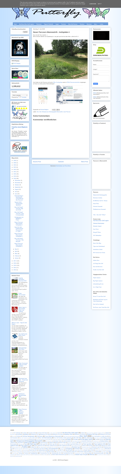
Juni (16, 193)
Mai (16, 249)
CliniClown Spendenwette (28, 436)
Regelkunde (68, 447)
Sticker (56, 450)
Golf (96, 439)
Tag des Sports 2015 (78, 450)
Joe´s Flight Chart (97, 287)
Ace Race (24, 432)
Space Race (15, 450)
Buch (13, 436)
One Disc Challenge (71, 442)
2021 (14, 171)
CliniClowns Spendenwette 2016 (22, 395)
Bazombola (12, 434)
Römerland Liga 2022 (28, 448)
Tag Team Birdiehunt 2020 (28, 451)
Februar (17, 256)
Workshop (92, 454)
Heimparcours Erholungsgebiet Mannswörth (52, 111)
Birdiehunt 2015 (68, 434)
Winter (49, 454)
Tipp (110, 451)
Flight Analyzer (97, 277)
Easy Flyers (96, 229)
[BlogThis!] (54, 110)
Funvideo (76, 439)
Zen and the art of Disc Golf (102, 454)
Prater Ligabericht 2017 (26, 445)
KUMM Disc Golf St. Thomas (100, 200)
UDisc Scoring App (57, 82)
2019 (14, 176)
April (16, 251)
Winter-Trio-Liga (71, 454)
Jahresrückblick (67, 441)
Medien (36, 442)
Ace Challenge (17, 432)
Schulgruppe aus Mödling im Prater (19, 219)
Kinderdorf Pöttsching (86, 441)
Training (20, 453)
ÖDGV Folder (63, 442)
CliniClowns (39, 436)
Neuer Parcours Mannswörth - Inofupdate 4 (19, 235)
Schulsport (77, 448)
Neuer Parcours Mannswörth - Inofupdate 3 (19, 245)
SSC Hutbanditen (97, 235)
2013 (14, 269)
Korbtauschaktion (104, 441)
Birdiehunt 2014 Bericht (45, 434)
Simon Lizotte (93, 448)
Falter (56, 439)
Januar (17, 258)
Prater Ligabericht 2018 (39, 445)
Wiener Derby (44, 454)
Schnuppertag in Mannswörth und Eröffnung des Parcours (19, 198)
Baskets (107, 432)
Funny (68, 439)
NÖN (57, 442)
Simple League (100, 448)
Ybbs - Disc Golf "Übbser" (99, 215)
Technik (97, 451)
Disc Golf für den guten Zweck (23, 334)
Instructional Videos (57, 441)
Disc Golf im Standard (98, 304)
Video (107, 453)
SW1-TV (61, 450)
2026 (14, 160)
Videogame (12, 454)
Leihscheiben (20, 442)
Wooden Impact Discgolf (81, 454)
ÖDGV (95, 97)
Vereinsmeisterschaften (98, 453)
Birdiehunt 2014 (35, 434)
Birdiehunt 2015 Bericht (80, 434)
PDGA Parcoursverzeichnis (73, 82)
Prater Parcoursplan (22, 294)
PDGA (95, 93)
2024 (14, 165)
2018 (14, 178)
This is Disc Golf (104, 451)
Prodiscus (84, 445)
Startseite (61, 161)
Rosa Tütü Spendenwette (52, 448)
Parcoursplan (13, 444)
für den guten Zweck (86, 439)
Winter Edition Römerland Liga (59, 454)
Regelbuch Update (60, 447)
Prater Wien (96, 203)
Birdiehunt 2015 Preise (105, 434)
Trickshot (26, 453)
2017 (14, 261)
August (17, 189)
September (18, 187)
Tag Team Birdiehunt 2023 (40, 451)
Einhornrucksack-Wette (46, 439)
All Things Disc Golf (98, 263)
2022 (14, 169)
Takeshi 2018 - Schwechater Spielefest (19, 203)
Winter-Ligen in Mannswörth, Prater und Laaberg (22, 309)
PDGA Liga (20, 444)
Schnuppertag (69, 448)
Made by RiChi (28, 442)
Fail (53, 439)
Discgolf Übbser (97, 232)
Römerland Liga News (39, 448)
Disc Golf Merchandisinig (45, 437)
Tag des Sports (69, 450)
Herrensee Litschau (97, 198)
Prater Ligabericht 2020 (64, 445)
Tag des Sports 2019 (18, 451)
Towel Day (15, 453)
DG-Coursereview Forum (99, 252)
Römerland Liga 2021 (18, 448)
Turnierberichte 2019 (79, 453)
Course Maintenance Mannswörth (53, 436)
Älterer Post (84, 161)
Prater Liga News (87, 444)
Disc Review (97, 437)
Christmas (18, 436)
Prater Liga (33, 444)
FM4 (59, 439)
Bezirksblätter (19, 434)
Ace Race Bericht (52, 432)
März (16, 253)
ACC (11, 432)
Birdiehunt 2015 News (92, 434)
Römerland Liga (75, 447)
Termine (82, 24)
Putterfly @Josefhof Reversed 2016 (23, 279)
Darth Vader (66, 436)
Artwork (83, 432)
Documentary (24, 439)
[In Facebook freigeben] (57, 110)
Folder (63, 439)
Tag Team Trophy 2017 (72, 451)
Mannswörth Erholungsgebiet (100, 195)
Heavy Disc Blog (97, 243)
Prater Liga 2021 (43, 444)
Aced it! (59, 432)
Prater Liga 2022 (53, 444)
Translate (23, 97)
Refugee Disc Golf (51, 447)
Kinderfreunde (96, 441)
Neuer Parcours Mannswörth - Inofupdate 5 (19, 224)
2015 (14, 265)
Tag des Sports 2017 (99, 450)
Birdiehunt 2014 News (58, 434)
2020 (14, 174)
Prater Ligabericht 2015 (99, 444)
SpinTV (20, 450)
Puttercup (97, 445)
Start (15, 24)
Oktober (17, 184)
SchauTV (62, 448)
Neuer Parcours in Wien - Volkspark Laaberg (23, 411)
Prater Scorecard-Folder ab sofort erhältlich (23, 364)
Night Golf (52, 442)
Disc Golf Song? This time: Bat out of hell (19, 208)
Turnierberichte (33, 453)
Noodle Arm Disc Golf (98, 269)
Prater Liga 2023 (62, 444)
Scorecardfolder (85, 448)
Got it (99, 3)
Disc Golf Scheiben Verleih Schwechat (63, 437)
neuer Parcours (67, 111)
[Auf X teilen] (56, 110)
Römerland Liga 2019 (97, 447)
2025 (14, 162)
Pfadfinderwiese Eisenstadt (99, 209)
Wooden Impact (97, 226)
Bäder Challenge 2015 (99, 432)
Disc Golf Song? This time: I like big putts (19, 240)
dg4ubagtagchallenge (74, 436)
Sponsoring (25, 450)
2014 (14, 267)
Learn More (92, 3)
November (18, 182)
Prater (25, 444)
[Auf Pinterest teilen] (59, 110)
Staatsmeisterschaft (43, 450)
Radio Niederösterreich (42, 447)
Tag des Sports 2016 (88, 450)
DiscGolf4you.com (105, 437)
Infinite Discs (96, 260)
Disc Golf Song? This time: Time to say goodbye (19, 214)
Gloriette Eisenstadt (97, 206)
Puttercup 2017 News (106, 445)
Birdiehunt (26, 434)
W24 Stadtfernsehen (36, 454)
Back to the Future (90, 432)
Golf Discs (101, 439)
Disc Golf (39, 111)
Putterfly (24, 447)
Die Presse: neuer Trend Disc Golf (101, 307)
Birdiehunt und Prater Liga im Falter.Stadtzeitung (100, 300)
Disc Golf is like (33, 437)
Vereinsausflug (88, 453)
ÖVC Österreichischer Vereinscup (87, 442)
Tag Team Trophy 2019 (84, 451)
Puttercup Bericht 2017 (16, 447)
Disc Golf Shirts (78, 437)
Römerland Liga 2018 (86, 447)
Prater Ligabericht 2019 (52, 445)
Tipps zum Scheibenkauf (99, 246)
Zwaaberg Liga (17, 456)
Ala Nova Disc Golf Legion (26, 24)
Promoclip (90, 445)
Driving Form (31, 439)
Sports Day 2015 (33, 450)
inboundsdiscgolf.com (98, 284)
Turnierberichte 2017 (56, 453)
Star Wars (51, 450)
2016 (14, 263)
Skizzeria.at (108, 448)
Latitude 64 (12, 442)
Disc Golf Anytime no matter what (99, 436)
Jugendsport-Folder (76, 441)
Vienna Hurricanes (98, 223)
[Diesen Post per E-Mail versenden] (53, 110)
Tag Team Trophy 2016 (61, 451)
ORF (78, 442)
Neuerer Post (37, 161)
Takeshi (92, 451)
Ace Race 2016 (31, 432)
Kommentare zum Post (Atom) (63, 166)
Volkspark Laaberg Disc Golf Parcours (23, 454)
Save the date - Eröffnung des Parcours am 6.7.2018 (19, 229)
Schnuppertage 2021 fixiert (23, 348)
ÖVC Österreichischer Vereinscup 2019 (102, 442)
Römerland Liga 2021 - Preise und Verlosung (23, 380)
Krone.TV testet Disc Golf (99, 296)
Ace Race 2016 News (42, 432)
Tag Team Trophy (50, 451)
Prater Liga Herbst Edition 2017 (74, 444)
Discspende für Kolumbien (15, 439)
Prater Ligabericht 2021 (75, 445)
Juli (16, 191)
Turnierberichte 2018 (68, 453)
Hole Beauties (48, 441)
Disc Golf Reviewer (97, 266)
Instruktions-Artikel (97, 249)
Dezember (18, 180)
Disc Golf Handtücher (24, 437)
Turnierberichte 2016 (45, 453)
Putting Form (33, 447)
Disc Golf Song (88, 437)
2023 (14, 167)
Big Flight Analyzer (97, 281)
